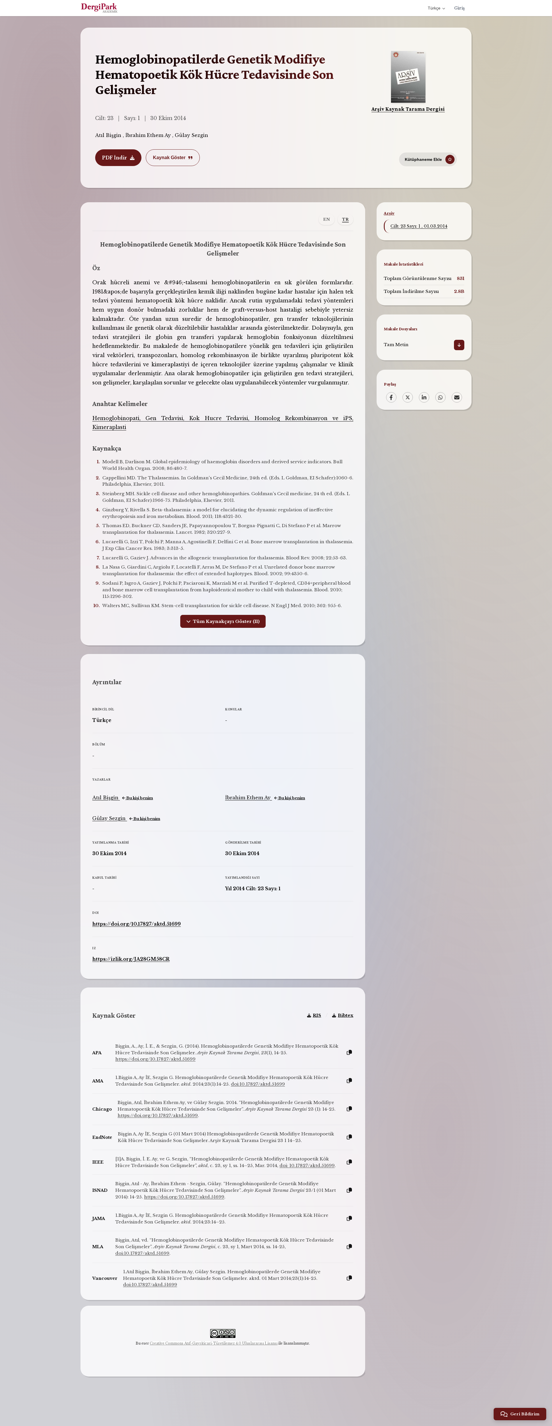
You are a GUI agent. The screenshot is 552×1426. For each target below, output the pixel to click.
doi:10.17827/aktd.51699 (258, 1084)
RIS (317, 1015)
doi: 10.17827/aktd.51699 (307, 1165)
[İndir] (459, 345)
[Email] (457, 397)
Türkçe (434, 8)
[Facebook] (391, 397)
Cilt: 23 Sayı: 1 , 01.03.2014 (418, 226)
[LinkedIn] (424, 397)
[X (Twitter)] (407, 397)
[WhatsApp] (440, 397)
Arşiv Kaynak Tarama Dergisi (408, 109)
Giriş (459, 8)
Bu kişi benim (139, 798)
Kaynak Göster (169, 157)
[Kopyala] (349, 1052)
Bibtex (345, 1015)
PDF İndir (114, 158)
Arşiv (389, 213)
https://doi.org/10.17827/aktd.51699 (136, 924)
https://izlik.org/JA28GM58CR (131, 959)
